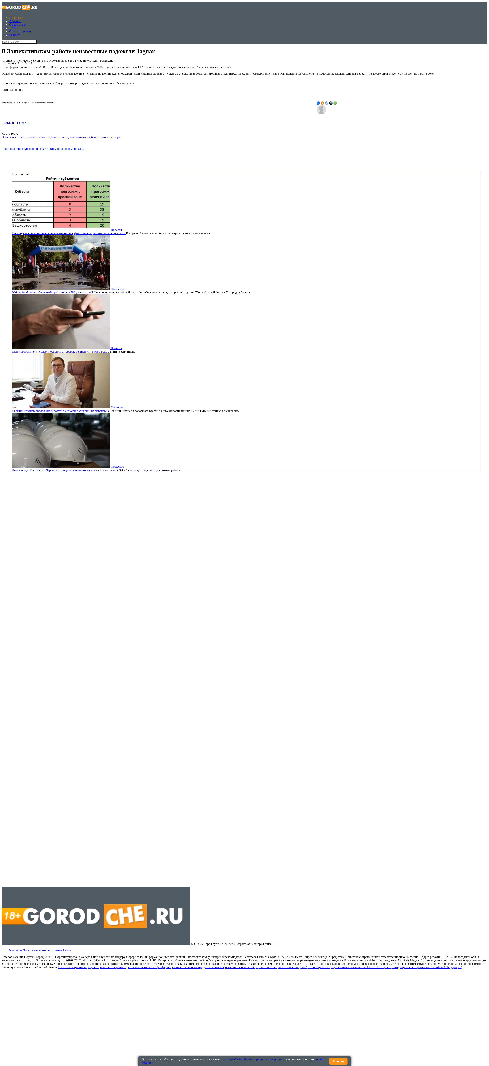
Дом (12, 28)
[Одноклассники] (322, 103)
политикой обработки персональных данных (253, 1059)
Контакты (15, 950)
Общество (17, 24)
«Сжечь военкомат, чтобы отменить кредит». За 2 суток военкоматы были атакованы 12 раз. (62, 137)
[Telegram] (326, 103)
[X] (331, 103)
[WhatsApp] (335, 103)
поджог (8, 122)
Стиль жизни (20, 31)
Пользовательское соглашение (42, 950)
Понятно (338, 1061)
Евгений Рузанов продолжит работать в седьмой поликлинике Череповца (61, 410)
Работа (15, 34)
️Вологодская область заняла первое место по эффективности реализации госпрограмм (69, 233)
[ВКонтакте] (318, 103)
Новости (16, 17)
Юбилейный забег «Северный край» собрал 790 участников (51, 292)
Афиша (15, 21)
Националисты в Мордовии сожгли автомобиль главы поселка (43, 148)
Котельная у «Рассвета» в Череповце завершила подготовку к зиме (56, 470)
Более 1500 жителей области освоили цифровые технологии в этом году (60, 351)
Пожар (22, 122)
